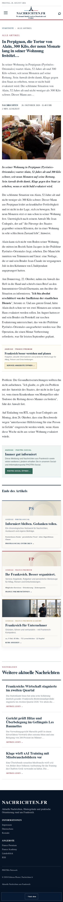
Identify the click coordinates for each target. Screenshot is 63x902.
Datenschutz (7, 829)
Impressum (7, 825)
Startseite (8, 28)
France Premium (9, 845)
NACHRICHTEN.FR (25, 802)
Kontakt (5, 833)
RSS (4, 857)
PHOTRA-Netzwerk (9, 870)
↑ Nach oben (31, 896)
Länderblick (7, 853)
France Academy (9, 849)
